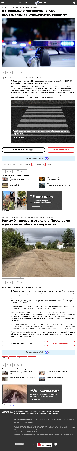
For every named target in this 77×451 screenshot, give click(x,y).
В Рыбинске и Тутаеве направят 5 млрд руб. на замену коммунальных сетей (22, 378)
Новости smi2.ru (8, 212)
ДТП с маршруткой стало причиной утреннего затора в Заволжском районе (58, 184)
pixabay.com (5, 68)
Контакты (56, 413)
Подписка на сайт (45, 413)
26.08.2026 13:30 (6, 217)
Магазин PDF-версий (53, 411)
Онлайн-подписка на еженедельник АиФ (26, 413)
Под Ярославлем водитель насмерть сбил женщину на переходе (41, 132)
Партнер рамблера (30, 444)
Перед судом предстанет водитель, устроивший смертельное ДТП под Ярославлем (20, 179)
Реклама (42, 411)
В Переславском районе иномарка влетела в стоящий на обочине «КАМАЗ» (60, 178)
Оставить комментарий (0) (61, 150)
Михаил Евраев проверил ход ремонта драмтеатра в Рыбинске (56, 378)
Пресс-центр (33, 411)
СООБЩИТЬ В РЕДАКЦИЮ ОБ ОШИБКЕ (24, 416)
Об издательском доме (21, 411)
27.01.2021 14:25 (6, 7)
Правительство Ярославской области (13, 278)
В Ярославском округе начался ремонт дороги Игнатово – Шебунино (21, 372)
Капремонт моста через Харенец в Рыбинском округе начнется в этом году (59, 372)
